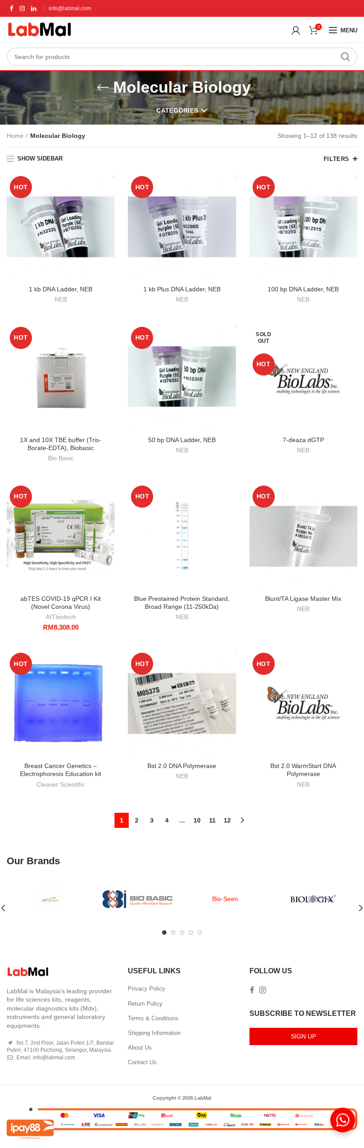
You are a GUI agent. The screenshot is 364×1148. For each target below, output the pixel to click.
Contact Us (142, 1062)
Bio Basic (61, 458)
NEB (61, 299)
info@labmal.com (70, 8)
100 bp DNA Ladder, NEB (303, 289)
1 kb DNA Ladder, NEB (60, 289)
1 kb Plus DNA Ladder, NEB (182, 289)
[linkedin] (34, 8)
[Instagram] (22, 8)
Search (345, 56)
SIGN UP (303, 1036)
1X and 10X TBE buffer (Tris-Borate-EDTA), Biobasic (60, 443)
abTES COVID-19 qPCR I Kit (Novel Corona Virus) (60, 602)
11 (212, 820)
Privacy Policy (146, 988)
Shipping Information (154, 1033)
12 (227, 820)
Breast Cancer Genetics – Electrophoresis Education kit (60, 769)
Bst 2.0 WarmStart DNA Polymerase (303, 769)
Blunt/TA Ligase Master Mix (303, 598)
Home (15, 135)
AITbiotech (61, 616)
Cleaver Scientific (60, 784)
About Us (140, 1047)
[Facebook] (11, 8)
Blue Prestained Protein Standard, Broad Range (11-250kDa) (181, 602)
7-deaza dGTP (303, 439)
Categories (177, 110)
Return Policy (145, 1003)
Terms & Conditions (153, 1018)
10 (197, 820)
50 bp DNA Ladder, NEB (182, 439)
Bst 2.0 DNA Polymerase (181, 765)
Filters (336, 159)
